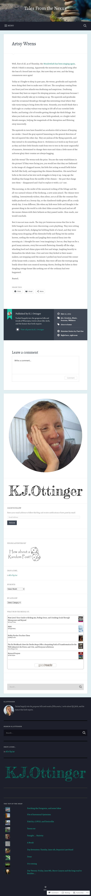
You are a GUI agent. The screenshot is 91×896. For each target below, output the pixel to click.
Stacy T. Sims (12, 622)
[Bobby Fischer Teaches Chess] (80, 641)
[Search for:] (45, 687)
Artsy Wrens (24, 43)
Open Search (84, 26)
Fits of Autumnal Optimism (39, 814)
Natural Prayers (14, 653)
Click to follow (14, 508)
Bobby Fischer (12, 637)
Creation (67, 318)
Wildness (72, 320)
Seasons (64, 320)
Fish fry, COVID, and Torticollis (40, 821)
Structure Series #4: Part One (72, 331)
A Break (30, 842)
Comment (71, 378)
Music (74, 318)
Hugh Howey (12, 628)
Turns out (31, 828)
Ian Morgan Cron (13, 649)
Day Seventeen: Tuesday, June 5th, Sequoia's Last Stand (50, 849)
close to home (66, 324)
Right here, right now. (69, 335)
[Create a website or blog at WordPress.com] (45, 887)
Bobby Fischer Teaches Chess (19, 635)
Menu (11, 25)
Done (29, 856)
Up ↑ (45, 890)
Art (62, 318)
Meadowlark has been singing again (59, 63)
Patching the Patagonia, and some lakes (44, 808)
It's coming (32, 863)
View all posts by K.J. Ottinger (32, 329)
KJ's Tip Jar (13, 575)
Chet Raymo (12, 655)
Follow (12, 523)
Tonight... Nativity (35, 835)
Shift (10, 626)
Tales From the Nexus (45, 8)
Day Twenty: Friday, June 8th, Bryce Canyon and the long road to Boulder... (54, 872)
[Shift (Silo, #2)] (80, 631)
